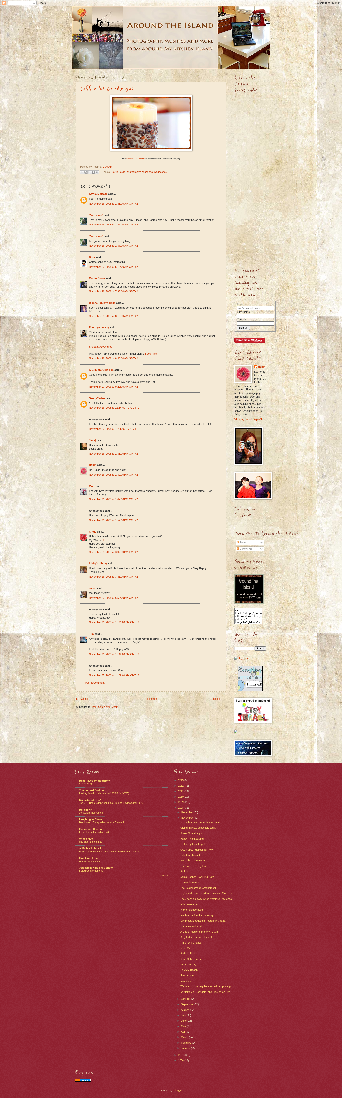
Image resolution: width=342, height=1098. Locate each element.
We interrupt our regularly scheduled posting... (206, 986)
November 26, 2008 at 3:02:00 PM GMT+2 (113, 552)
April (184, 1031)
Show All (164, 876)
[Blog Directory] (83, 1080)
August (185, 1009)
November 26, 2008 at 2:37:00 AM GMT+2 (113, 245)
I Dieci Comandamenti (91, 870)
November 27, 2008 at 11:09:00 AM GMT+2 (114, 675)
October (186, 998)
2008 (181, 807)
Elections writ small (191, 926)
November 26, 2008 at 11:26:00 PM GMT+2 (114, 622)
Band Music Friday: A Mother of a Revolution (102, 822)
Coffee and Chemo (90, 829)
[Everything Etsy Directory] (250, 689)
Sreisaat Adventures (100, 346)
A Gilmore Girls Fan (101, 370)
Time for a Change (190, 942)
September (187, 1004)
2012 (181, 785)
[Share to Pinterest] (97, 172)
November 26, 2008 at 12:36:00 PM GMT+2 (114, 407)
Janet (92, 588)
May (184, 1026)
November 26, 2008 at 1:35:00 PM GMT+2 (113, 453)
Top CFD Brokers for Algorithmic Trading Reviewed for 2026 (111, 803)
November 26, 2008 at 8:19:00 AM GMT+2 (113, 316)
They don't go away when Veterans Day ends (206, 898)
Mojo (92, 486)
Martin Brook (97, 278)
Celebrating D (86, 783)
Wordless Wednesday (154, 172)
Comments (245, 548)
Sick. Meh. (186, 948)
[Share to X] (89, 172)
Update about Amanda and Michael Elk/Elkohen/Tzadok (109, 851)
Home (152, 699)
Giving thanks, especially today (198, 827)
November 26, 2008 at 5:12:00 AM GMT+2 (113, 266)
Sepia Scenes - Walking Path (197, 876)
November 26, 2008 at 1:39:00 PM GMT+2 (113, 474)
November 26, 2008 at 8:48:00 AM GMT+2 (113, 358)
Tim (91, 633)
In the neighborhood (191, 909)
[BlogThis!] (86, 172)
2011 (181, 791)
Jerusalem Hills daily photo (96, 867)
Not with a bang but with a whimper (200, 822)
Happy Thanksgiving (192, 838)
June (184, 1020)
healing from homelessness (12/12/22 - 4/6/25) (104, 793)
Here (104, 540)
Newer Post (85, 699)
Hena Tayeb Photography (94, 780)
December (187, 812)
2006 (181, 1060)
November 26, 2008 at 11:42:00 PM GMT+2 (114, 654)
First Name (243, 311)
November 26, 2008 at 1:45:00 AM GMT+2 (113, 203)
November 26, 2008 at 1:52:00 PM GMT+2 (113, 520)
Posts (242, 542)
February (186, 1042)
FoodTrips (151, 353)
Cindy (92, 531)
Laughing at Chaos (90, 819)
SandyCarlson (97, 398)
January (186, 1048)
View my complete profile (248, 419)
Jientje (93, 440)
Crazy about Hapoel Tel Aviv (196, 849)
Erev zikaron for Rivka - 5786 (94, 832)
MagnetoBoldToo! (90, 800)
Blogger (178, 1090)
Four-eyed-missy (99, 327)
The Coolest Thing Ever (193, 866)
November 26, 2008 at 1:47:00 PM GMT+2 (113, 499)
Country (241, 319)
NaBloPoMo (118, 172)
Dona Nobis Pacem (191, 959)
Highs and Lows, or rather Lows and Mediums (206, 893)
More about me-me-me (193, 860)
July (184, 1015)
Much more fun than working (196, 915)
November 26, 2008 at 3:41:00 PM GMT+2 (113, 576)
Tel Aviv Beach (189, 969)
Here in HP (85, 809)
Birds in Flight (188, 953)
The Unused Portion (91, 790)
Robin (92, 464)
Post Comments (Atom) (105, 706)
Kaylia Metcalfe (98, 193)
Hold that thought (190, 855)
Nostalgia (185, 981)
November (187, 817)
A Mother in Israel (90, 848)
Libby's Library (98, 563)
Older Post (218, 699)
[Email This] (82, 172)
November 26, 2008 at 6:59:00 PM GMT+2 (113, 597)
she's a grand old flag (90, 841)
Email (240, 304)
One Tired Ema (88, 858)
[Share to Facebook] (93, 172)
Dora (92, 257)
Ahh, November (189, 904)
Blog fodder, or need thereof (196, 937)
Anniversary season (90, 861)
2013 (181, 780)
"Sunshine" (96, 215)
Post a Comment (94, 682)
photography (134, 172)
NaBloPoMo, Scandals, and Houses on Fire (205, 991)
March (185, 1037)
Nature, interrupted (190, 882)
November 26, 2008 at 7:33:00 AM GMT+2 (113, 291)
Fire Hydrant (187, 975)
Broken (184, 871)
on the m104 (86, 838)
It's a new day (188, 964)
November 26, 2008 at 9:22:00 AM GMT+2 (113, 386)
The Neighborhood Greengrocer (198, 887)
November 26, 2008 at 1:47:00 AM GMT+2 (113, 224)
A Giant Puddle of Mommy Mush (199, 931)
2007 (181, 1055)
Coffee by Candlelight (106, 88)
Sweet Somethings (191, 833)
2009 (181, 802)
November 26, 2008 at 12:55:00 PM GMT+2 (114, 428)
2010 (181, 796)
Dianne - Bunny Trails (102, 302)
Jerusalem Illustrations (91, 812)
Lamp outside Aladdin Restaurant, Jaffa (202, 920)
